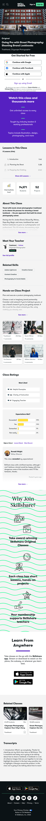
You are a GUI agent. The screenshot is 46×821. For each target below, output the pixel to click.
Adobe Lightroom (11, 270)
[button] (3, 4)
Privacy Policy (9, 89)
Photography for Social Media (15, 279)
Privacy (29, 803)
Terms (37, 803)
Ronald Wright (16, 452)
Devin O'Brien (29, 336)
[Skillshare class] (15, 713)
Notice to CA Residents (23, 812)
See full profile (8, 255)
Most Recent (28, 443)
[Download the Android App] (31, 788)
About (9, 803)
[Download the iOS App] (14, 788)
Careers (16, 803)
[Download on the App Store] (23, 674)
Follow (21, 245)
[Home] (22, 4)
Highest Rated (8, 443)
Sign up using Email (23, 83)
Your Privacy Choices (21, 810)
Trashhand (16, 245)
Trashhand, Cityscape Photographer (16, 50)
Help (23, 803)
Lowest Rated (18, 443)
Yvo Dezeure (8, 359)
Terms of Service (32, 87)
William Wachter (30, 359)
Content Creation (11, 274)
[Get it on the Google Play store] (23, 682)
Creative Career (27, 270)
